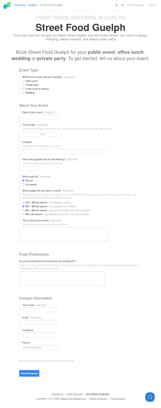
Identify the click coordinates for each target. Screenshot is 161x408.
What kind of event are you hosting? (48, 77)
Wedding (29, 92)
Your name (34, 305)
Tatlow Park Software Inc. (73, 398)
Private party (32, 84)
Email (31, 317)
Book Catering (136, 5)
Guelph (32, 5)
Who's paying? (36, 176)
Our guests (31, 184)
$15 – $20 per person (48, 202)
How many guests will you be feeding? (50, 159)
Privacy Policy (118, 398)
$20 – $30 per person (50, 206)
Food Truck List (75, 393)
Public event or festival (37, 88)
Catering (19, 5)
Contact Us (57, 393)
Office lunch (31, 80)
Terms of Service (98, 398)
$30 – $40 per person (57, 210)
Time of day (35, 124)
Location (27, 142)
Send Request (29, 373)
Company (27, 330)
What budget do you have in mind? (47, 190)
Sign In (152, 5)
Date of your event (38, 112)
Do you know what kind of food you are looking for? (47, 261)
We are (29, 180)
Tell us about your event (41, 220)
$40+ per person (57, 214)
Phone (26, 342)
